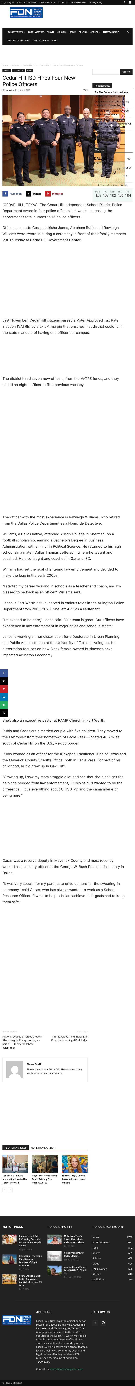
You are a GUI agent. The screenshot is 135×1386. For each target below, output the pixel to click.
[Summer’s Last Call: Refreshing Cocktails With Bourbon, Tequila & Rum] (9, 1239)
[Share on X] (4, 681)
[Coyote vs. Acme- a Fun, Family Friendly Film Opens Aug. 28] (45, 1164)
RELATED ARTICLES (16, 1147)
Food (54, 40)
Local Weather (36, 32)
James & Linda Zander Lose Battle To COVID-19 (75, 1270)
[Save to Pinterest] (4, 689)
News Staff (11, 90)
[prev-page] (4, 1190)
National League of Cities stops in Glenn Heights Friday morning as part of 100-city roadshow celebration (22, 1042)
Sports (94, 32)
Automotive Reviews (18, 40)
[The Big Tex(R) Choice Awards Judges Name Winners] (75, 1164)
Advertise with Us (47, 2)
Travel (50, 32)
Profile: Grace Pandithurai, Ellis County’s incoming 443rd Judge (69, 1038)
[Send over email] (4, 705)
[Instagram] (130, 2)
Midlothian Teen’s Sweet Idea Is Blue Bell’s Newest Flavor (74, 1239)
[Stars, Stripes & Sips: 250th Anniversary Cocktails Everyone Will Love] (9, 1279)
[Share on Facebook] (4, 673)
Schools (61, 32)
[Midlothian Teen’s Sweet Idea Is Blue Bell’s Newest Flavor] (54, 1239)
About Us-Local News (26, 2)
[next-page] (10, 1190)
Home (5, 65)
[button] (128, 32)
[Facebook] (124, 2)
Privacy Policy (96, 2)
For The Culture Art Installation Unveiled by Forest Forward (14, 1179)
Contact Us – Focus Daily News (72, 2)
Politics (83, 32)
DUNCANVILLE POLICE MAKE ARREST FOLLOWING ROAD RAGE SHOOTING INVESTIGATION (113, 124)
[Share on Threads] (4, 713)
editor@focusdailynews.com (66, 1369)
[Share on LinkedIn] (4, 697)
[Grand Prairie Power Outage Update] (54, 1256)
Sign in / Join (8, 2)
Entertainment (111, 32)
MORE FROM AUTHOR (43, 1147)
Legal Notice (39, 40)
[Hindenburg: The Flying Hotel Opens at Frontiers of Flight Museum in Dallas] (9, 1259)
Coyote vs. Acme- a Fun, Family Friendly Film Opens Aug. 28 (44, 1179)
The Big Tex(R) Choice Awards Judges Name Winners (73, 1179)
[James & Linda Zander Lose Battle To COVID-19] (54, 1270)
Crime (73, 32)
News (29, 70)
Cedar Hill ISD (29, 65)
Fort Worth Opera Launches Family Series (110, 134)
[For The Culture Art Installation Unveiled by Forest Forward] (15, 1164)
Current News (15, 32)
